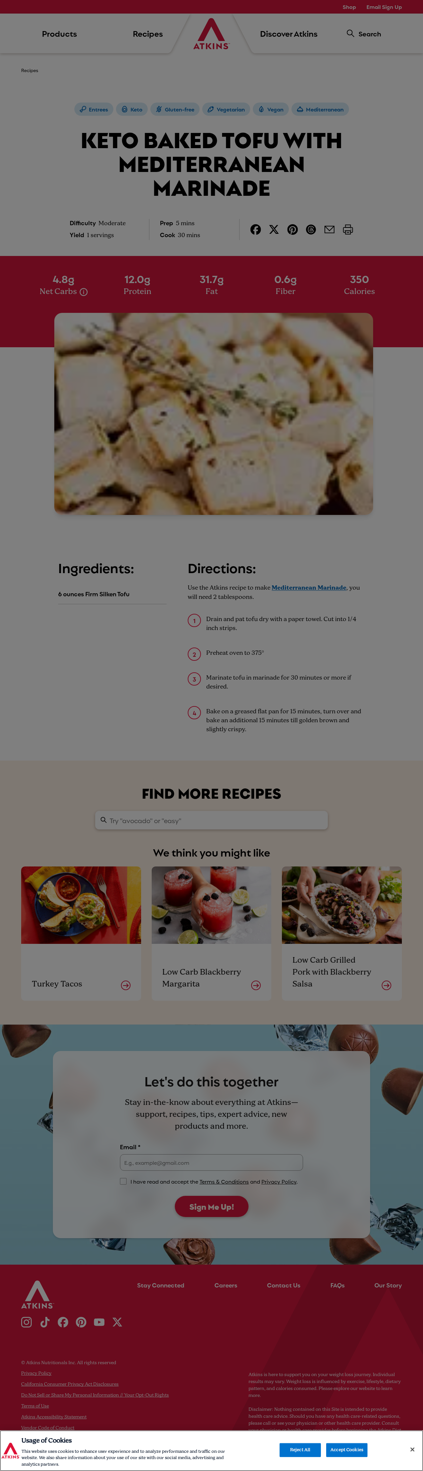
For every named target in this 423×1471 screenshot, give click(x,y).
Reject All (300, 1450)
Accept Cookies (346, 1450)
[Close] (412, 1449)
